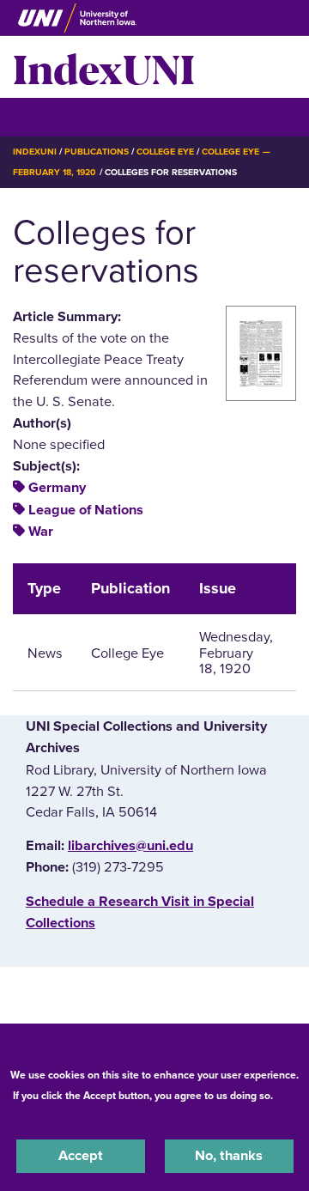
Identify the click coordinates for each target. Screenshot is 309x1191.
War (40, 531)
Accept (80, 1155)
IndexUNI (104, 67)
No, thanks (229, 1155)
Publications (96, 151)
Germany (57, 487)
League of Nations (85, 510)
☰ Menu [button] (43, 116)
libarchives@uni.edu (130, 845)
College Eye (165, 151)
